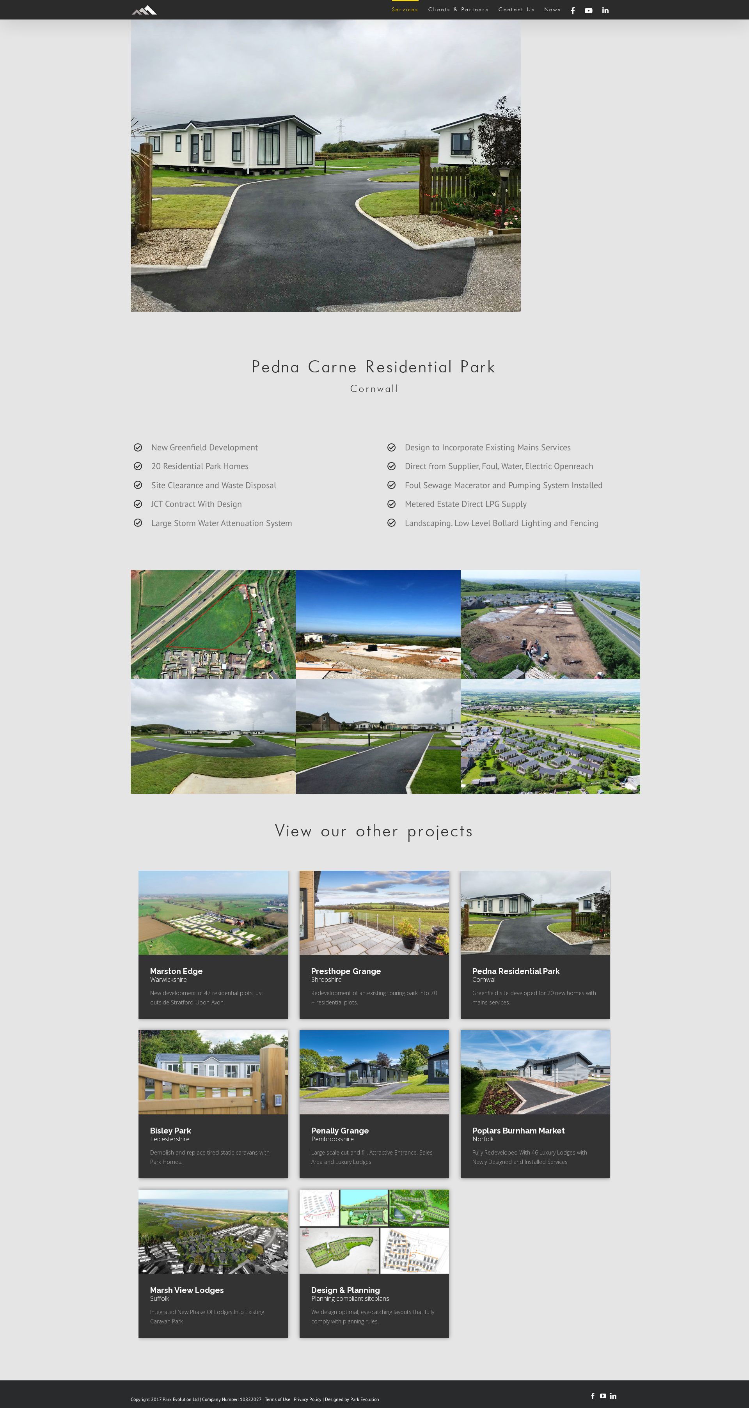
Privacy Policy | (309, 1399)
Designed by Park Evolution (352, 1399)
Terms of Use (277, 1399)
